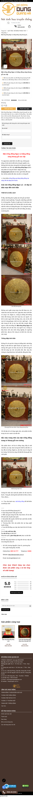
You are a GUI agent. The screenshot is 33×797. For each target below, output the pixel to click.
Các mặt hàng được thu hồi (8, 724)
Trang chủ (3, 30)
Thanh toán (4, 716)
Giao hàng (3, 719)
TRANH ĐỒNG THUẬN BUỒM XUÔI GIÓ (11, 692)
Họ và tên (5, 128)
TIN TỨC (3, 706)
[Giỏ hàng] (29, 25)
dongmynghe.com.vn (13, 681)
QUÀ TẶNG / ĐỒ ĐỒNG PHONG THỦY (17, 30)
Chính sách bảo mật (6, 713)
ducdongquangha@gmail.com (14, 679)
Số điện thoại (6, 134)
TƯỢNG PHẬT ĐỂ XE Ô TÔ (8, 698)
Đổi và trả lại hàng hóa (7, 722)
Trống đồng (3, 32)
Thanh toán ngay (24, 108)
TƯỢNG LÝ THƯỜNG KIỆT (8, 700)
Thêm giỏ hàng (8, 108)
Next (30, 638)
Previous (2, 638)
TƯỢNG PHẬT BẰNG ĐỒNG (8, 695)
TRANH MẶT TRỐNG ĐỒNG (8, 703)
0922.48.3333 (13, 677)
